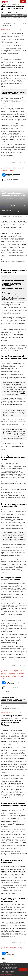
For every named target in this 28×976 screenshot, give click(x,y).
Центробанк (4, 72)
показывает (7, 620)
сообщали (15, 491)
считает (13, 108)
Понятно (23, 969)
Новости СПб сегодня (5, 676)
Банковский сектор (9, 671)
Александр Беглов (13, 747)
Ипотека (9, 168)
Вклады (11, 670)
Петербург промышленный (16, 949)
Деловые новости (4, 170)
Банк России (3, 673)
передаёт (22, 435)
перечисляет (7, 596)
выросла (23, 305)
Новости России (15, 676)
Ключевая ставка (21, 168)
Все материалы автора (6, 29)
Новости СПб (13, 675)
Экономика (22, 167)
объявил (9, 144)
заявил (18, 125)
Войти (23, 1)
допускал (13, 114)
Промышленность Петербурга (16, 947)
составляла (4, 312)
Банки (2, 671)
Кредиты (14, 168)
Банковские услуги (19, 671)
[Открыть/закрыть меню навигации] (16, 2)
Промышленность (5, 949)
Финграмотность (5, 678)
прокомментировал (6, 147)
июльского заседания (10, 471)
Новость (12, 170)
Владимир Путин (14, 167)
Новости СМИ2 (5, 184)
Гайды (21, 676)
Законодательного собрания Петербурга (12, 792)
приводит (22, 393)
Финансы (3, 168)
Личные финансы (20, 673)
